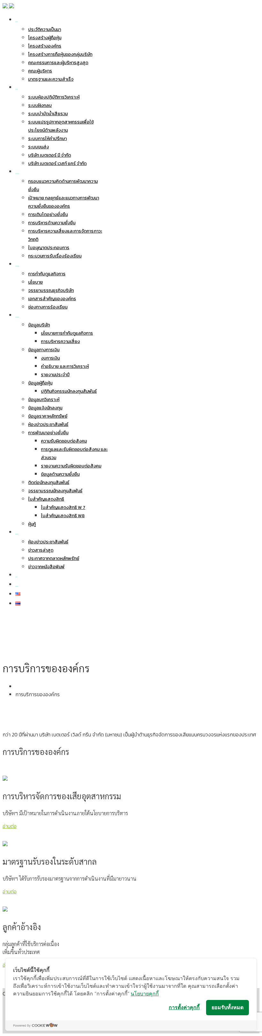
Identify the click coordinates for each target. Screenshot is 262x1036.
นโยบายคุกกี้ (145, 993)
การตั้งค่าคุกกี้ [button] (184, 1007)
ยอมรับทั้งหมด (227, 1007)
